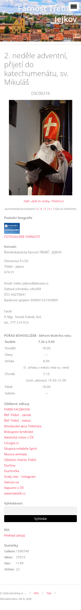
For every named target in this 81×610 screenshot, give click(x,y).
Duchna (9, 465)
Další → (28, 201)
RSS (36, 593)
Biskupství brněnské (18, 432)
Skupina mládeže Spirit (20, 448)
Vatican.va (11, 482)
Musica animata (15, 454)
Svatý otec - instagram (20, 476)
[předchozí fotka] (11, 147)
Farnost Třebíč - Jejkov (47, 13)
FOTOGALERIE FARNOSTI (22, 237)
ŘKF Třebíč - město (17, 420)
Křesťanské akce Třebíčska (22, 426)
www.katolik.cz (15, 493)
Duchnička (11, 471)
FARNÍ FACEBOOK (17, 409)
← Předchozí (56, 201)
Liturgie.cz (11, 443)
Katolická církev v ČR (18, 437)
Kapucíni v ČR (13, 488)
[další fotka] (70, 147)
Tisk (49, 593)
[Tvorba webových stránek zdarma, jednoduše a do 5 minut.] (25, 593)
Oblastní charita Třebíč (20, 460)
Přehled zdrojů (14, 535)
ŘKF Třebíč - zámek (17, 415)
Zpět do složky (40, 201)
